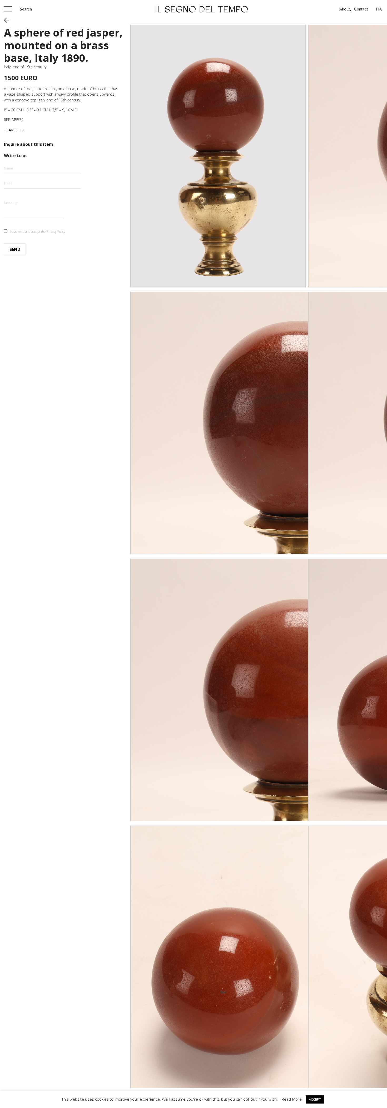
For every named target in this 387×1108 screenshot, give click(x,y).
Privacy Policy (56, 231)
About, (345, 9)
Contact (361, 9)
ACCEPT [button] (315, 1099)
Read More (291, 1099)
